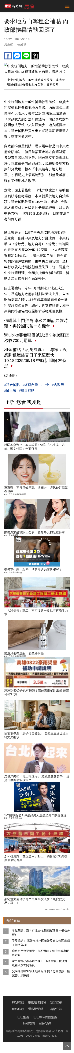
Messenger (17, 55)
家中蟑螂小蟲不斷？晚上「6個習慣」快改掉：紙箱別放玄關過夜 (41, 963)
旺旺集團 (23, 1017)
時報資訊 (29, 1023)
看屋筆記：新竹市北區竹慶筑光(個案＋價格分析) (41, 932)
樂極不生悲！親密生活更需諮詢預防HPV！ (33, 569)
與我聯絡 (18, 1002)
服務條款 (18, 1009)
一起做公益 (54, 1009)
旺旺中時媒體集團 (45, 1017)
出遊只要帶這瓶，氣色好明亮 (24, 653)
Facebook (8, 55)
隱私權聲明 (35, 1009)
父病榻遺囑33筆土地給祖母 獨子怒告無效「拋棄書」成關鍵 (41, 973)
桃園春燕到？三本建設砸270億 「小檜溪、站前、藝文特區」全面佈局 (34, 446)
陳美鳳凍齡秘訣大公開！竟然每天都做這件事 (34, 532)
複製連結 (35, 55)
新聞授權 (56, 1002)
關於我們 (45, 1023)
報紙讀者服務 (37, 1002)
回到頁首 (67, 1046)
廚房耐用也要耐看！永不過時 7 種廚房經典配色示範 (40, 953)
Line (26, 55)
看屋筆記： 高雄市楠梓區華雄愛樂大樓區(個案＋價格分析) (41, 942)
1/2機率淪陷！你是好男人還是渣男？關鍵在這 (35, 815)
